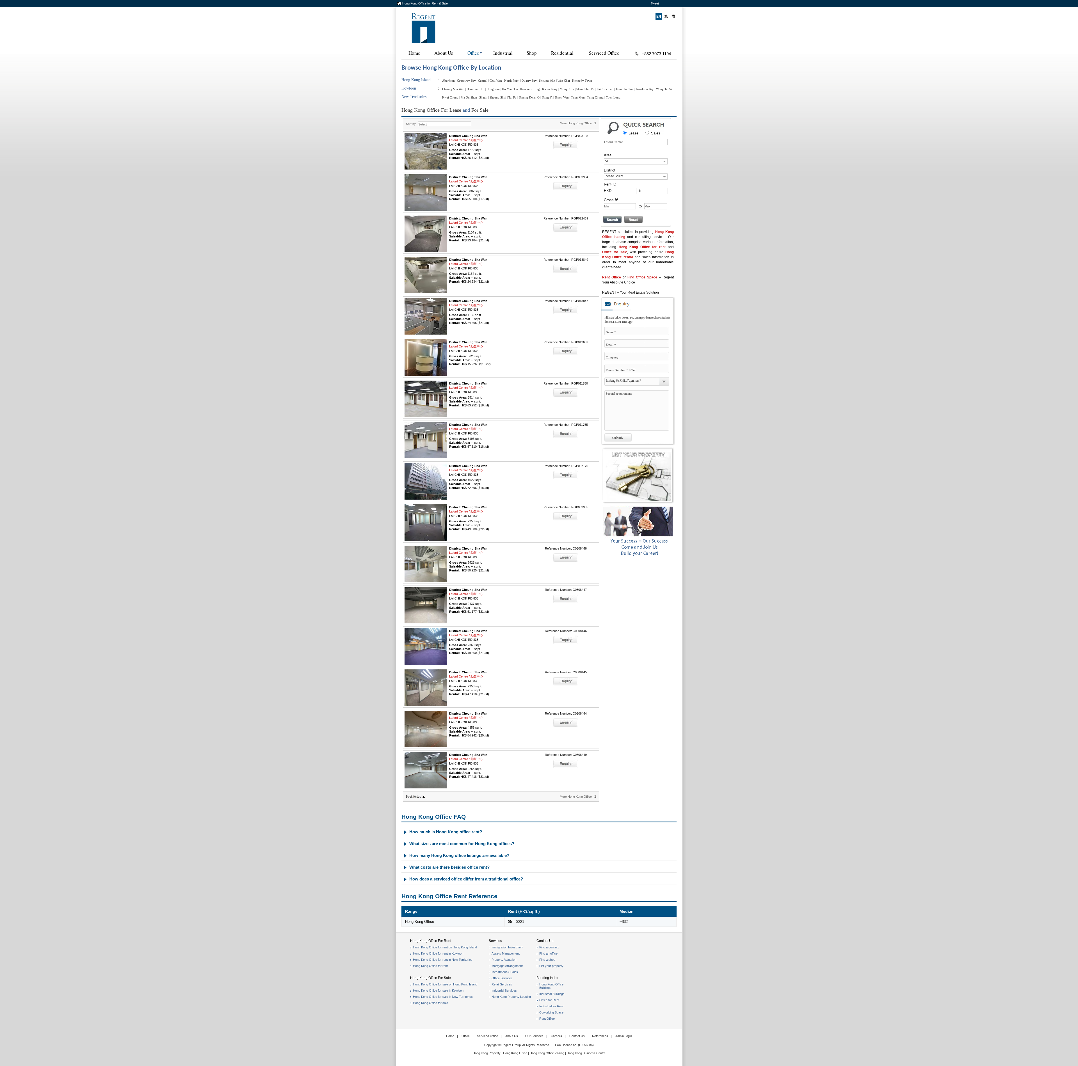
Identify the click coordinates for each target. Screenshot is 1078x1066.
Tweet (655, 3)
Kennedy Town (582, 80)
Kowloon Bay (645, 89)
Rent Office (611, 277)
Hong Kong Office (515, 1053)
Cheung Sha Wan (453, 89)
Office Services (502, 978)
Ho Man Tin (510, 89)
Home (414, 53)
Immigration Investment (507, 947)
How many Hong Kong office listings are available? (459, 855)
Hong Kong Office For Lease (431, 110)
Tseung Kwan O (529, 97)
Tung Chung (595, 97)
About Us (443, 53)
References (600, 1036)
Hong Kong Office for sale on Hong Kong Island (445, 984)
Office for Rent (549, 1000)
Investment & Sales (505, 972)
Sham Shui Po (585, 89)
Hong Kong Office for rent (642, 247)
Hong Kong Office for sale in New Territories (443, 996)
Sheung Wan (547, 80)
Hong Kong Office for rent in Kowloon (438, 953)
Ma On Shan (469, 97)
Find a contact (549, 947)
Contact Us (577, 1036)
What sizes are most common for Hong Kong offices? (461, 843)
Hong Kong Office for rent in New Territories (442, 959)
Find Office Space (642, 277)
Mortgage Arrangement (507, 965)
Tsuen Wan (562, 97)
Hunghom (493, 89)
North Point (511, 80)
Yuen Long (613, 97)
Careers (556, 1036)
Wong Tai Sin (664, 89)
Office (473, 53)
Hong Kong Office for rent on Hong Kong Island (445, 947)
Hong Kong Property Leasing (511, 996)
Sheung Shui (498, 97)
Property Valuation (504, 959)
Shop (532, 53)
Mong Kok (567, 89)
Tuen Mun (578, 97)
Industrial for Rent (551, 1006)
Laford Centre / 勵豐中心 (466, 140)
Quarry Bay (529, 80)
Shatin (483, 97)
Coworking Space (551, 1012)
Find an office (548, 953)
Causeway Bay (466, 80)
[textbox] (636, 142)
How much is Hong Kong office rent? (445, 831)
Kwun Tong (550, 89)
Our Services (534, 1036)
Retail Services (502, 984)
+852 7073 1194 (656, 53)
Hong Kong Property (487, 1053)
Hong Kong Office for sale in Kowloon (438, 990)
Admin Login (623, 1036)
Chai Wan (496, 80)
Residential (562, 53)
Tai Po (512, 97)
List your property (551, 965)
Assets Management (506, 953)
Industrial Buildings (552, 994)
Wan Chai (564, 80)
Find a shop (547, 959)
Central (482, 80)
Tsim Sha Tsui (625, 89)
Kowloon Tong (530, 89)
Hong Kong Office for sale (430, 1003)
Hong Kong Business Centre (586, 1053)
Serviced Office (604, 53)
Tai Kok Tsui (605, 89)
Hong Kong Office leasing (547, 1053)
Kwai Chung (450, 97)
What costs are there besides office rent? (449, 867)
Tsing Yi (547, 97)
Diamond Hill (475, 89)
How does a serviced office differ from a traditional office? (466, 879)
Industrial (503, 53)
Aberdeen (448, 80)
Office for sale (614, 252)
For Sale (479, 110)
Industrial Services (504, 990)
